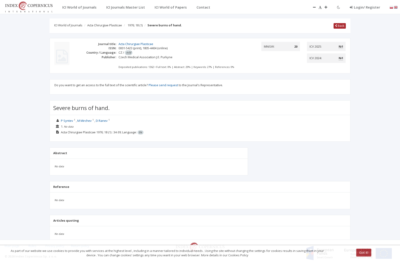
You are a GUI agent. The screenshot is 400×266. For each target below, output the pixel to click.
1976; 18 (135, 25)
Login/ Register (367, 7)
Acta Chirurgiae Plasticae (104, 25)
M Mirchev (84, 121)
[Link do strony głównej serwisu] (28, 6)
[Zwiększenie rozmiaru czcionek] (328, 7)
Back (340, 26)
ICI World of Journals (68, 25)
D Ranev (102, 121)
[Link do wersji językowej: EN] (396, 7)
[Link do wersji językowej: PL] (391, 7)
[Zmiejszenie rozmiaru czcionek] (312, 7)
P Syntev (67, 121)
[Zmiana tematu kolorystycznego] (338, 7)
